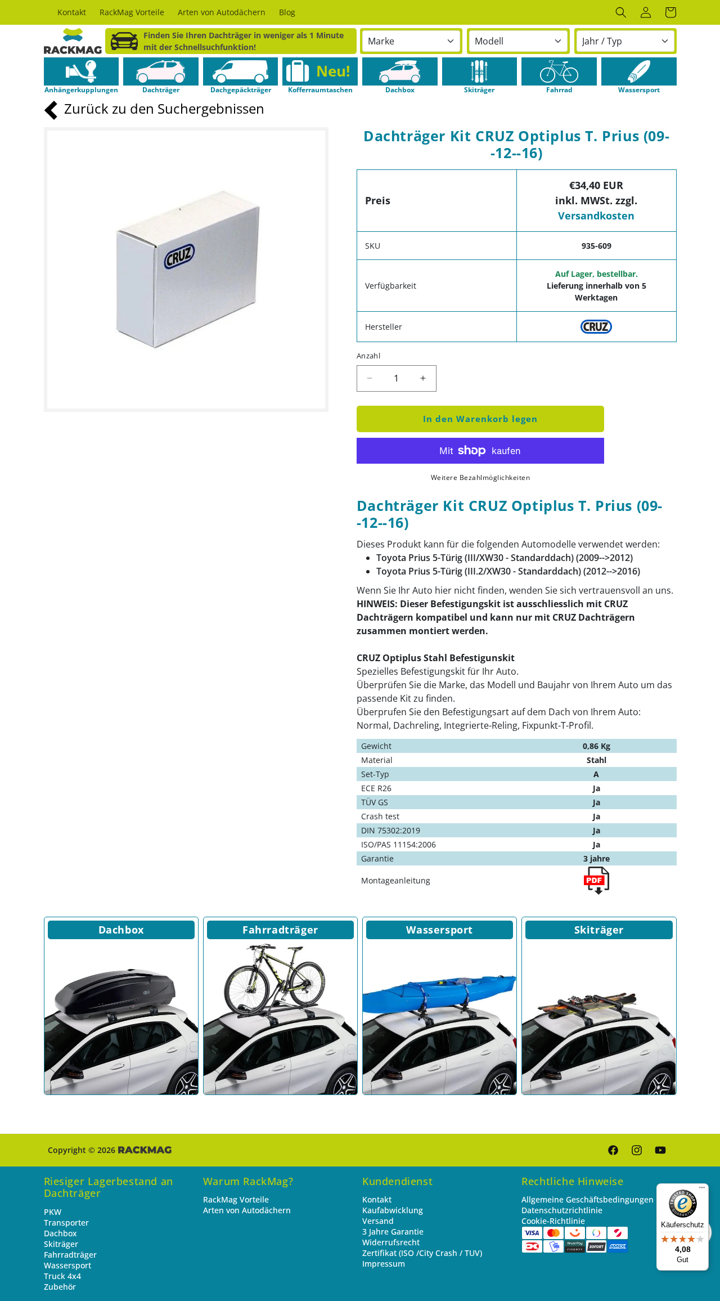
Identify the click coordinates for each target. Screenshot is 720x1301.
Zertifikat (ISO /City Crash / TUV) (422, 1253)
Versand (378, 1220)
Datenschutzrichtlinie (561, 1210)
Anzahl (368, 356)
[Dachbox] (121, 1017)
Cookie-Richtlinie (553, 1220)
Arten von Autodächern (247, 1210)
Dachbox (121, 929)
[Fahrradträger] (280, 1017)
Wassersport (439, 929)
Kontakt (377, 1199)
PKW (52, 1211)
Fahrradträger (280, 929)
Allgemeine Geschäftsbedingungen (587, 1199)
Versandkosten (596, 215)
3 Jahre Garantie (393, 1231)
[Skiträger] (599, 1017)
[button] (621, 12)
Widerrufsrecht (391, 1242)
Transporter (66, 1222)
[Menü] (702, 1190)
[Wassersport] (439, 1017)
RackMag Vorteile (236, 1199)
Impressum (383, 1263)
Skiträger (599, 929)
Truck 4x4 (62, 1276)
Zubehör (60, 1286)
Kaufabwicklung (392, 1210)
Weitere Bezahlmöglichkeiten (480, 477)
